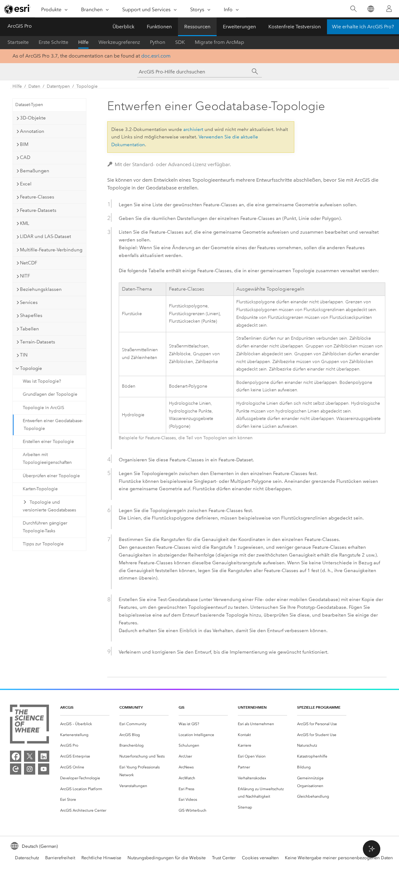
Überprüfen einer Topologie (51, 475)
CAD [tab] (25, 157)
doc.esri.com (156, 56)
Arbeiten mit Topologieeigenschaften (47, 458)
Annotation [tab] (32, 131)
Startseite (18, 42)
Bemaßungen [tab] (34, 171)
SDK (180, 42)
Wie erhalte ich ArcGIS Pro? (363, 27)
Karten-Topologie (40, 489)
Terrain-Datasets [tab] (37, 342)
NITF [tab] (25, 276)
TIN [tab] (23, 355)
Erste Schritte (53, 42)
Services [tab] (29, 302)
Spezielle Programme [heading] (318, 707)
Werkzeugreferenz (119, 42)
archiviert (193, 129)
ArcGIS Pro (19, 26)
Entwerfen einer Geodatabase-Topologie (53, 424)
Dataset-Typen (29, 104)
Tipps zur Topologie (43, 544)
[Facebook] (15, 756)
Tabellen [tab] (29, 329)
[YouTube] (43, 769)
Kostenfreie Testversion (294, 27)
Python (157, 42)
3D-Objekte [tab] (33, 118)
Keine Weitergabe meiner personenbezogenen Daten (339, 857)
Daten (34, 86)
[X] (29, 756)
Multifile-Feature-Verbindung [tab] (51, 250)
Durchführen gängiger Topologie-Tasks (45, 527)
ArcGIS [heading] (67, 707)
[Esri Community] (15, 769)
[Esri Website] (17, 9)
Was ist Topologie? (42, 381)
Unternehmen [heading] (252, 707)
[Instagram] (29, 769)
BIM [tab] (24, 144)
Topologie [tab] (31, 368)
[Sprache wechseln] (370, 8)
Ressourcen (197, 27)
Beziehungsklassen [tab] (41, 289)
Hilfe (83, 42)
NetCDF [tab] (28, 263)
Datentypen (58, 86)
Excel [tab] (25, 184)
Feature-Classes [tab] (37, 197)
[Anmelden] (389, 8)
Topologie (87, 86)
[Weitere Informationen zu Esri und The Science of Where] (29, 725)
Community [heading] (131, 707)
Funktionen (159, 27)
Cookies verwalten (260, 857)
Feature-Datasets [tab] (38, 210)
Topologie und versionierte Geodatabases (49, 506)
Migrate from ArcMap (219, 42)
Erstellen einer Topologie (48, 441)
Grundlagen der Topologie (50, 394)
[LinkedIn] (43, 756)
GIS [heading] (182, 707)
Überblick (123, 27)
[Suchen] (353, 8)
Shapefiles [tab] (31, 315)
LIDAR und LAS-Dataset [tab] (45, 236)
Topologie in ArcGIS (43, 407)
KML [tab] (24, 223)
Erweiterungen (239, 27)
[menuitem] (84, 724)
